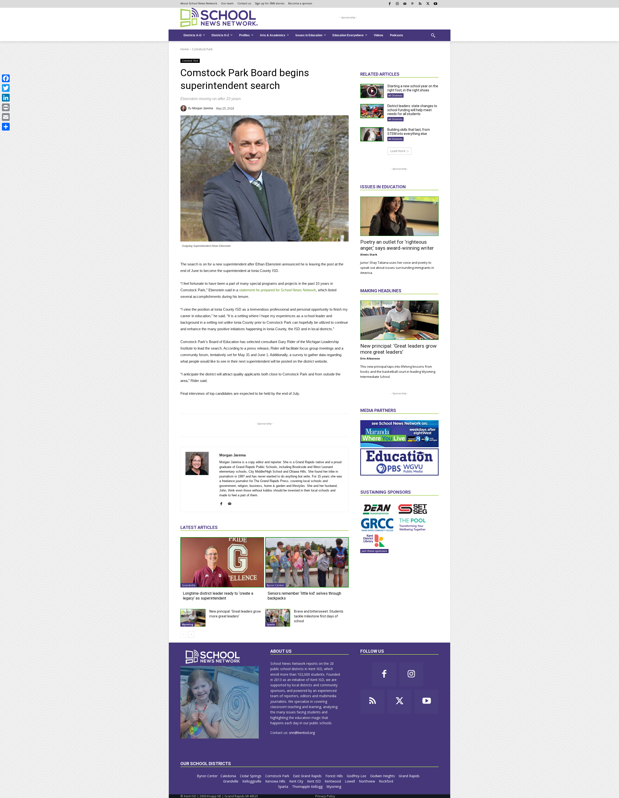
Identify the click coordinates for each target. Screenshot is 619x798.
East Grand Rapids (308, 776)
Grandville (188, 585)
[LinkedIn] (6, 97)
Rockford (386, 781)
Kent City (296, 781)
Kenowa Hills (275, 781)
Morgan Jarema (202, 108)
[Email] (6, 117)
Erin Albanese (370, 358)
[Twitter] (6, 88)
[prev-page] (183, 634)
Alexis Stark (368, 254)
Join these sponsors (374, 551)
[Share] (6, 127)
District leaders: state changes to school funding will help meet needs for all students (412, 110)
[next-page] (191, 634)
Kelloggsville (252, 781)
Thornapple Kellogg (308, 786)
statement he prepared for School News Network (277, 290)
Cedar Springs (251, 776)
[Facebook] (6, 78)
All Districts (395, 95)
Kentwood (333, 781)
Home (184, 49)
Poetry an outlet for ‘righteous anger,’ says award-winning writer (397, 245)
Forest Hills (334, 776)
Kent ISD (314, 781)
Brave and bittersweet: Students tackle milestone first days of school (318, 616)
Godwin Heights (383, 776)
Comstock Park (202, 49)
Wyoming (187, 624)
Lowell (350, 781)
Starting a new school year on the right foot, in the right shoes (412, 88)
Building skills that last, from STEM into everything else (408, 132)
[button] (433, 35)
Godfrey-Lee (357, 776)
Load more (397, 151)
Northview (367, 781)
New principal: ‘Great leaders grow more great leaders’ (398, 349)
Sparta (271, 624)
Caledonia (229, 776)
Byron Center (275, 585)
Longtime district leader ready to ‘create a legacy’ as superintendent (218, 595)
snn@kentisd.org (302, 732)
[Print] (6, 107)
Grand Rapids (409, 776)
